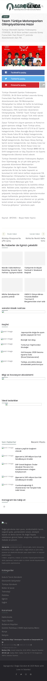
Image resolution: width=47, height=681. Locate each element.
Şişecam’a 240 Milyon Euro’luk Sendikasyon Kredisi (28, 457)
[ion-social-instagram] (4, 506)
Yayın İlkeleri (7, 621)
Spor (6, 17)
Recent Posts (38, 442)
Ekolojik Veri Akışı (28, 340)
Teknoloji (6, 592)
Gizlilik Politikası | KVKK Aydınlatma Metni (20, 628)
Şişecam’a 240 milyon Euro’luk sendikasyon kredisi (28, 478)
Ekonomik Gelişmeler (11, 581)
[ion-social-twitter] (21, 674)
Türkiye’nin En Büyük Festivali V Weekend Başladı (33, 270)
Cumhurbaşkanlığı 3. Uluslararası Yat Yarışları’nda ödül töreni (28, 487)
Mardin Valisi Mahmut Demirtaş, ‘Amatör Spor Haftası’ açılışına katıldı (12, 270)
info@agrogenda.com (9, 647)
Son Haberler (9, 442)
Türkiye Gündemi (9, 584)
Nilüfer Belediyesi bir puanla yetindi (10, 295)
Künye (4, 632)
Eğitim (4, 599)
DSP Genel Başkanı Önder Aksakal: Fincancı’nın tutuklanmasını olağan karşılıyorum (26, 468)
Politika (5, 595)
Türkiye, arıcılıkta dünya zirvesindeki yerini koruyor (32, 363)
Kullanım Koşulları (10, 624)
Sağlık (4, 602)
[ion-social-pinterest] (31, 674)
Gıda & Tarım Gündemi (12, 577)
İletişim (5, 635)
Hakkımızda (7, 617)
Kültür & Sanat (8, 588)
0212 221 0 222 (8, 645)
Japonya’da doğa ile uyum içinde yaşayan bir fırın (32, 333)
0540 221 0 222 (24, 645)
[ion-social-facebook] (16, 674)
